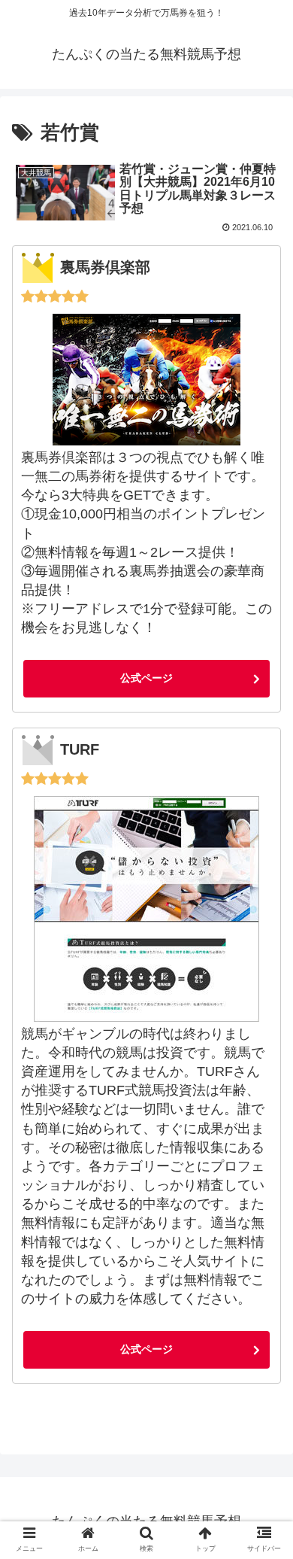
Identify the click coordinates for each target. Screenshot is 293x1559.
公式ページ (146, 678)
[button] (265, 1326)
